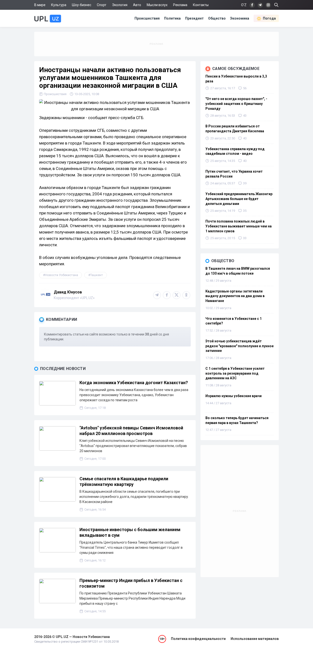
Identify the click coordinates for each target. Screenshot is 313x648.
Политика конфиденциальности (198, 639)
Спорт (101, 5)
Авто (137, 5)
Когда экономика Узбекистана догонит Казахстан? (133, 382)
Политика (172, 18)
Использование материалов (255, 639)
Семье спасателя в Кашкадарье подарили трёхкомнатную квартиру (123, 481)
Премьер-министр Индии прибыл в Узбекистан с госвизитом (130, 583)
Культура (58, 5)
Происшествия (147, 18)
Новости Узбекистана (61, 275)
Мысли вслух (157, 5)
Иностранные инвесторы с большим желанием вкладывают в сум (129, 532)
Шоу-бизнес (81, 5)
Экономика (239, 18)
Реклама (180, 5)
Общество (217, 18)
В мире (39, 5)
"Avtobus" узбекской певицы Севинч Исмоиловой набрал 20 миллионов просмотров (131, 430)
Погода (269, 18)
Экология (119, 5)
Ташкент (96, 275)
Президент (194, 18)
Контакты (201, 5)
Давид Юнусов (68, 292)
